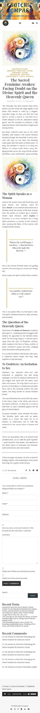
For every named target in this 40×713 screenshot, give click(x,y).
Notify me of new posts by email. (14, 578)
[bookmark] (21, 709)
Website (5, 514)
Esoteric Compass (20, 8)
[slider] (33, 694)
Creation (21, 71)
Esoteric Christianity (18, 75)
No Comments (28, 101)
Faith (22, 76)
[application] (20, 694)
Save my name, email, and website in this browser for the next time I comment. (17, 529)
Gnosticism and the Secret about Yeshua (17, 607)
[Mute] (29, 694)
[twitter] (11, 709)
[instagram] (15, 709)
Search (4, 592)
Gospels (30, 76)
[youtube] (28, 709)
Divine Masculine (19, 74)
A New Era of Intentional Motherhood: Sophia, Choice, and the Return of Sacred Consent (19, 610)
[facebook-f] (18, 709)
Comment (6, 535)
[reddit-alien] (25, 709)
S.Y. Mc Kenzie (10, 470)
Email (5, 504)
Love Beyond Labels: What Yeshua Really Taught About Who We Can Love (18, 614)
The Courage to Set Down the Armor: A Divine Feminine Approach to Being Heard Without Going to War (19, 618)
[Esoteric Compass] (5, 23)
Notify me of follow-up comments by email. (18, 571)
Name (5, 493)
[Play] (5, 694)
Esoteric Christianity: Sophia (26, 667)
